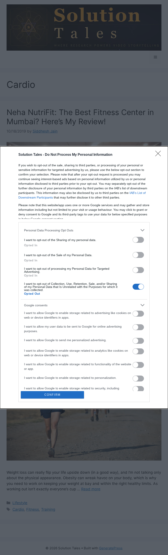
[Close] (159, 155)
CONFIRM (52, 394)
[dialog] (84, 277)
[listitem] (84, 230)
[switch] (138, 240)
